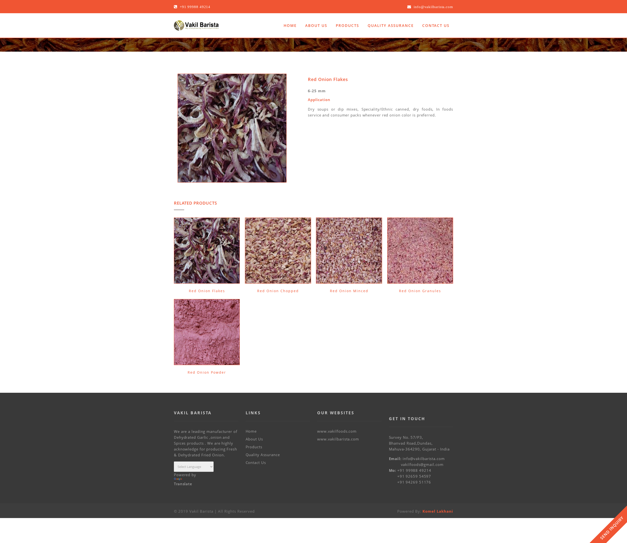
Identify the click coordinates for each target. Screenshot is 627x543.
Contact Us (435, 25)
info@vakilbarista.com (424, 458)
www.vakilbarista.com (338, 439)
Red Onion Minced (349, 291)
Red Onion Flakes (207, 291)
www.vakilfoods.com (337, 431)
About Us (316, 25)
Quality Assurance (391, 25)
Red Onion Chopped (278, 291)
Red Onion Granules (420, 291)
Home (290, 25)
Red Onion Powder (207, 372)
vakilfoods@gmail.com (422, 464)
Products (347, 25)
